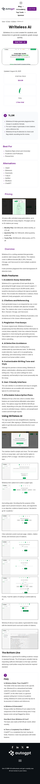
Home (3, 21)
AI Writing (13, 21)
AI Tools (8, 21)
